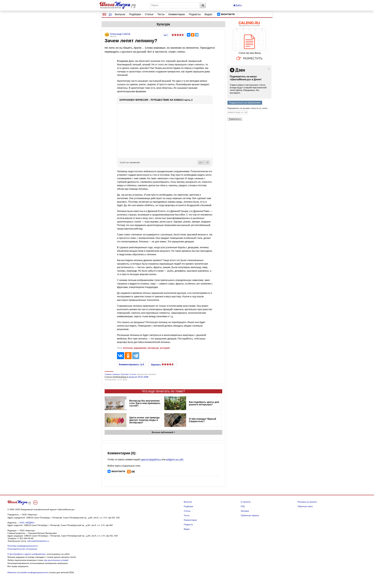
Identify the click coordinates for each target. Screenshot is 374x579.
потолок (128, 348)
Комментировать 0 (131, 364)
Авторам (245, 511)
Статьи (149, 14)
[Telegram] (197, 35)
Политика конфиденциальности (22, 546)
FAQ (243, 506)
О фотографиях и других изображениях (26, 554)
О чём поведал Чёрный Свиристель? (202, 420)
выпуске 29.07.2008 (138, 377)
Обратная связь (305, 506)
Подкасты (195, 14)
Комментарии (176, 14)
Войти (238, 5)
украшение (140, 348)
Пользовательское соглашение (22, 549)
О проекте (246, 502)
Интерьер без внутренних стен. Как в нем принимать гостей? (144, 403)
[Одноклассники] (192, 35)
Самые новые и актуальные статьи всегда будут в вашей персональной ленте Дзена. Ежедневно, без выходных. (248, 89)
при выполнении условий (56, 560)
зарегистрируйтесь (150, 459)
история (165, 348)
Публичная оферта (250, 515)
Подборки (135, 14)
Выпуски (120, 14)
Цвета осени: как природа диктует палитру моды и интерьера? (144, 420)
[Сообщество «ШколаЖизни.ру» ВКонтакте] (226, 14)
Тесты (161, 14)
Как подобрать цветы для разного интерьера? (204, 403)
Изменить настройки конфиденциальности (27, 572)
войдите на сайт (174, 459)
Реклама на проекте (307, 502)
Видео (208, 14)
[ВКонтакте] (188, 35)
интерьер (153, 348)
